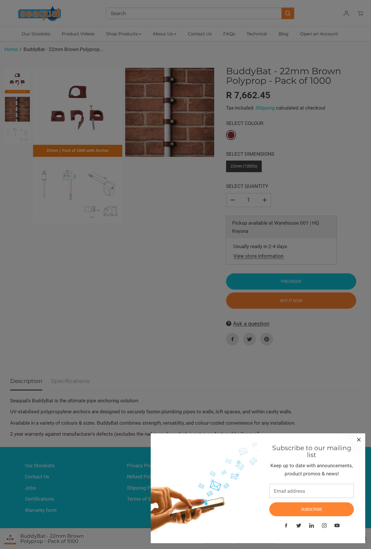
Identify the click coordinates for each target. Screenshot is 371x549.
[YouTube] (337, 525)
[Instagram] (324, 525)
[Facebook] (286, 525)
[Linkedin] (311, 525)
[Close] (358, 439)
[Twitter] (298, 525)
